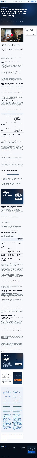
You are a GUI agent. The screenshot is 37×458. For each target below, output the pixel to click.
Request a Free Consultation (16, 380)
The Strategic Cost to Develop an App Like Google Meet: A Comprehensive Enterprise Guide (7, 403)
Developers (14, 448)
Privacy (21, 449)
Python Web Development (6, 150)
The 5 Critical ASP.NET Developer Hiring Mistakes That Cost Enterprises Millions (7, 411)
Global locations (22, 447)
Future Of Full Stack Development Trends (13, 174)
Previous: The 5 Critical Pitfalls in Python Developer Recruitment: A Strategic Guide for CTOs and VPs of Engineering (11, 434)
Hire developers (20, 1)
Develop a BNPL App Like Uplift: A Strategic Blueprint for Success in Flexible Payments (17, 400)
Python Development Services (11, 110)
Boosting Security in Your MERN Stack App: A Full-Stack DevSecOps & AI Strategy (17, 391)
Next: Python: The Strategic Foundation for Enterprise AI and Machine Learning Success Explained (12, 437)
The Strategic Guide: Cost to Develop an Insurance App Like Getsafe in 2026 (7, 427)
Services (24, 1)
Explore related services (16, 382)
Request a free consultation (31, 452)
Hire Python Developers (16, 281)
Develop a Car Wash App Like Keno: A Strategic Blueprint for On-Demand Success (7, 400)
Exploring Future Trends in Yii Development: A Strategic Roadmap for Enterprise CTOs (7, 395)
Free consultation (33, 1)
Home (13, 1)
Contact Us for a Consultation (18, 199)
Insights (16, 1)
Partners (21, 448)
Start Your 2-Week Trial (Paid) (18, 364)
